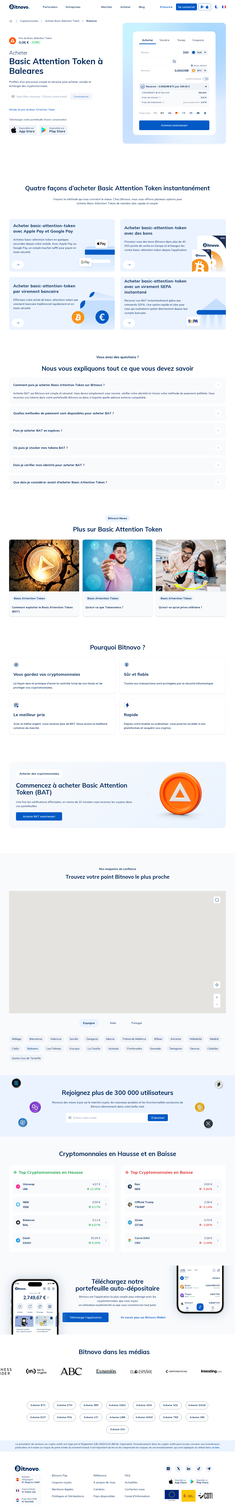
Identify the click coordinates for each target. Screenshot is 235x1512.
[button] (224, 7)
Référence (99, 1475)
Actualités (131, 1482)
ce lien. (216, 1447)
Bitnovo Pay (59, 1475)
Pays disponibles (104, 1496)
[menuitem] (50, 6)
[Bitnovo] (19, 7)
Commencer (81, 96)
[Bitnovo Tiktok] (198, 1468)
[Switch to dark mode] (216, 7)
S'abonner (157, 1117)
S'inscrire (166, 7)
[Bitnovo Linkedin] (188, 1468)
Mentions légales (62, 1489)
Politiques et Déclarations (68, 1496)
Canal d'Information (137, 1496)
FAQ (127, 1475)
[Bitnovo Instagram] (168, 1468)
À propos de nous (104, 1482)
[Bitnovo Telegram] (208, 1468)
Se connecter (186, 7)
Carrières (99, 1489)
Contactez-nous (135, 1489)
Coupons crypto (62, 1482)
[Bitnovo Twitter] (178, 1468)
